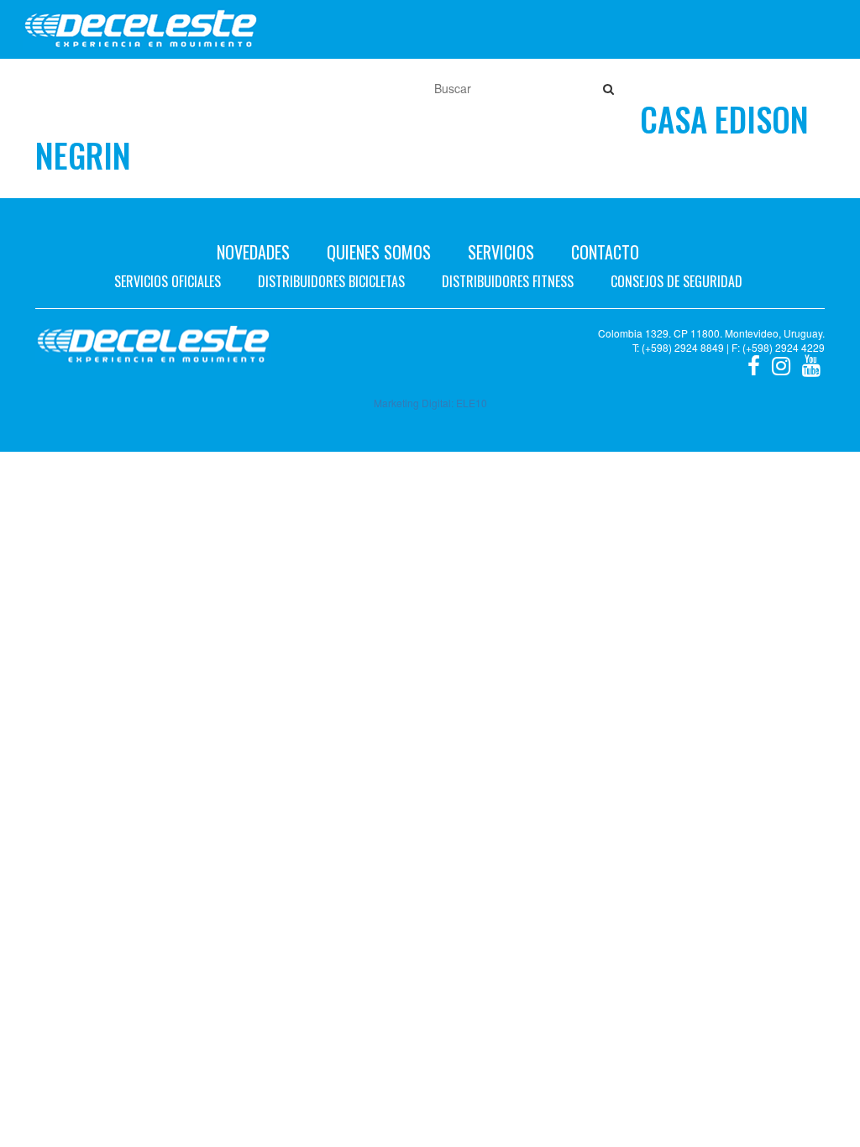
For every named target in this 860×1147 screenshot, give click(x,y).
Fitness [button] (234, 88)
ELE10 (471, 402)
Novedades (253, 251)
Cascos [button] (302, 88)
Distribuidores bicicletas (331, 281)
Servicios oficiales (167, 281)
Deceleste (141, 29)
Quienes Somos (379, 251)
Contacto (605, 251)
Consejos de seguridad (676, 281)
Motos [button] (79, 88)
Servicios (501, 251)
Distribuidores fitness (508, 281)
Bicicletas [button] (155, 88)
